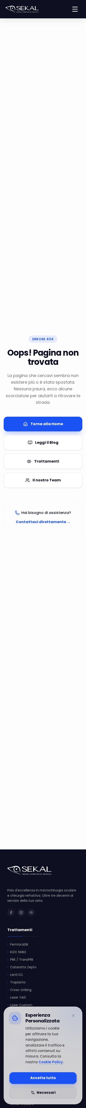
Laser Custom (19, 1005)
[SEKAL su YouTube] (31, 912)
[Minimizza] (73, 1015)
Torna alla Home (47, 424)
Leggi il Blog (46, 442)
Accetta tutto (43, 1077)
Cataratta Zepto (21, 967)
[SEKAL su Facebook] (11, 912)
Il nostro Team (47, 480)
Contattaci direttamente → (43, 522)
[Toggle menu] (74, 9)
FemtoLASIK (17, 944)
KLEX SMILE (16, 952)
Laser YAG (16, 997)
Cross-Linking (19, 990)
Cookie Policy (51, 1062)
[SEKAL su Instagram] (21, 912)
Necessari (46, 1092)
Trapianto (16, 982)
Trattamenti (46, 461)
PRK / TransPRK (20, 959)
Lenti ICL (15, 974)
